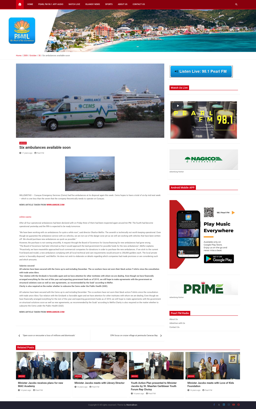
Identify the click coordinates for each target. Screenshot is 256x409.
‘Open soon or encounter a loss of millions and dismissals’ (49, 335)
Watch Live (74, 4)
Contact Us (139, 4)
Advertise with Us (177, 323)
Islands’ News (92, 4)
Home (30, 4)
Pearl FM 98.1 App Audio (50, 4)
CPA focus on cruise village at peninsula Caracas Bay (134, 335)
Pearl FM (40, 153)
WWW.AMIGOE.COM (55, 205)
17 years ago (27, 153)
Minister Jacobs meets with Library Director (100, 382)
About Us (122, 4)
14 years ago (25, 390)
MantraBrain (131, 405)
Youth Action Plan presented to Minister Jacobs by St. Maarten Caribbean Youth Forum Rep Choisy (154, 386)
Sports (109, 4)
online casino (25, 217)
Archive (23, 143)
